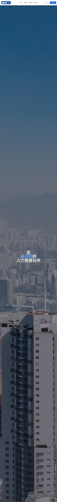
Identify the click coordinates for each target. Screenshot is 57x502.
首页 (21, 2)
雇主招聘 (30, 2)
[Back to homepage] (6, 2)
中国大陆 (35, 2)
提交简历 (53, 2)
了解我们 (25, 2)
